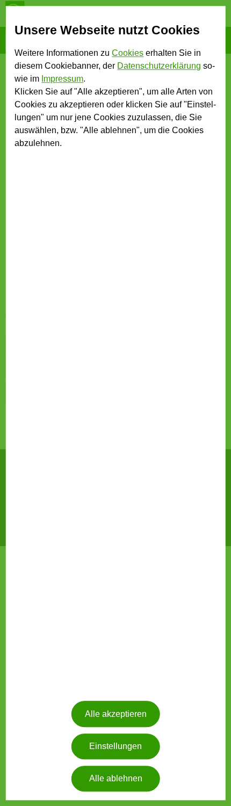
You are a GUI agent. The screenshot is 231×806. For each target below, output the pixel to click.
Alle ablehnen (115, 778)
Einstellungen (115, 746)
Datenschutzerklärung (159, 66)
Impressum (62, 79)
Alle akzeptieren (116, 713)
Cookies (127, 53)
